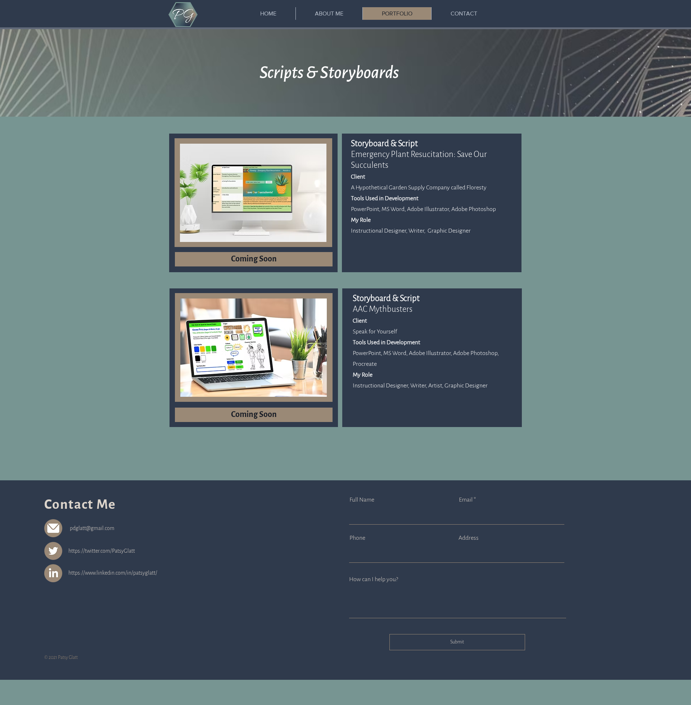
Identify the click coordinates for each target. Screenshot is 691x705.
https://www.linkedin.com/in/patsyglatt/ (112, 573)
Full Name (361, 500)
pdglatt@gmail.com (92, 528)
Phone (357, 538)
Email (466, 500)
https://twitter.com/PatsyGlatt (101, 551)
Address (469, 538)
